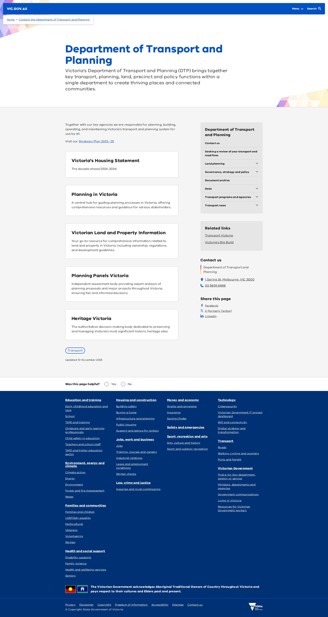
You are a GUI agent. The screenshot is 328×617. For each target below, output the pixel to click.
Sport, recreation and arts (187, 436)
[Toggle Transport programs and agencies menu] (258, 197)
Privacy (70, 605)
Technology (227, 400)
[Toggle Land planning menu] (258, 164)
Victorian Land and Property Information (119, 233)
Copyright (104, 605)
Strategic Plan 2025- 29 (96, 141)
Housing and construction (136, 400)
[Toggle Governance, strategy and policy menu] (258, 172)
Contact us (195, 605)
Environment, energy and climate (84, 465)
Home (11, 19)
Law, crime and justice (133, 482)
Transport (75, 350)
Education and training (83, 400)
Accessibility (160, 605)
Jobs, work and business (135, 439)
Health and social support (85, 551)
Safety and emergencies (185, 427)
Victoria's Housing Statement (106, 161)
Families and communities (85, 505)
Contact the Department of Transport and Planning (54, 19)
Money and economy (183, 400)
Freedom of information (131, 605)
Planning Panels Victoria (100, 276)
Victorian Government (235, 468)
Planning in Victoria (94, 194)
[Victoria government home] (256, 607)
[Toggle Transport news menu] (258, 205)
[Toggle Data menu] (258, 189)
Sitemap (178, 605)
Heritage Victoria (91, 318)
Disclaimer (86, 605)
